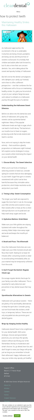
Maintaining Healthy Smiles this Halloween (15, 24)
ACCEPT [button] (17, 415)
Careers (6, 391)
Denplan (7, 401)
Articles (6, 388)
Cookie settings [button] (7, 416)
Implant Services (10, 398)
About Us (7, 385)
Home (6, 395)
